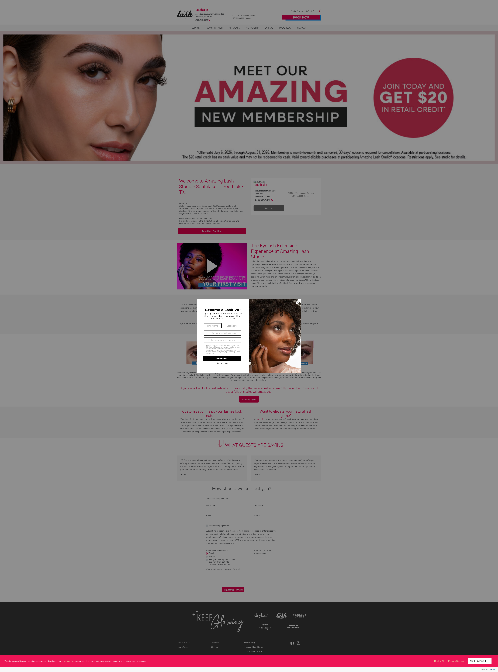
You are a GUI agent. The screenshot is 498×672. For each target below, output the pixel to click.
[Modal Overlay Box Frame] (249, 336)
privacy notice (67, 661)
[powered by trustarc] (491, 669)
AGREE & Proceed (479, 660)
